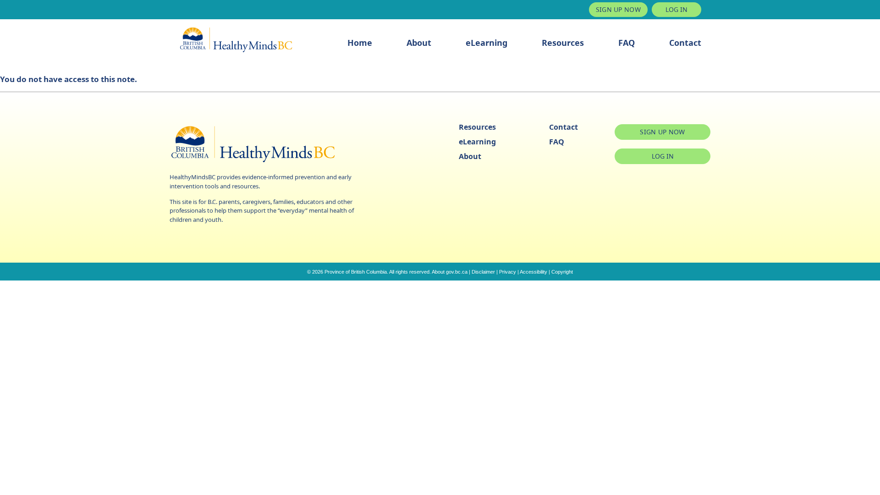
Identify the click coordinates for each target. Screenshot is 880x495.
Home (359, 42)
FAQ (626, 42)
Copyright (562, 272)
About (419, 42)
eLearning (486, 42)
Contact (685, 42)
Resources (563, 42)
